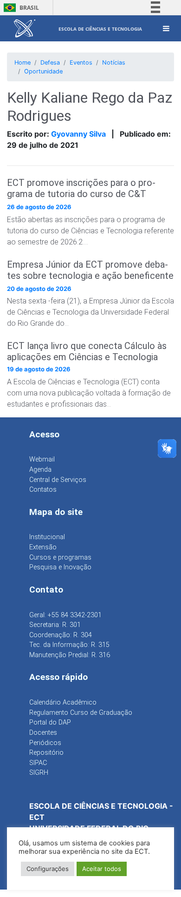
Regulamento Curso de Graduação (80, 713)
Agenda (40, 470)
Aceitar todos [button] (101, 868)
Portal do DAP (50, 722)
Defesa (50, 62)
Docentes (43, 733)
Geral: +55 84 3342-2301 (65, 615)
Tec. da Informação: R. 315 (69, 645)
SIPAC (38, 763)
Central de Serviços (57, 480)
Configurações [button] (47, 868)
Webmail (42, 459)
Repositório (46, 753)
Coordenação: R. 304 (60, 635)
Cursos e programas (60, 557)
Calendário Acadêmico (63, 702)
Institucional (47, 537)
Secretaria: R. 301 (55, 625)
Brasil (19, 8)
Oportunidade (43, 71)
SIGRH (38, 773)
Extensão (43, 547)
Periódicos (45, 743)
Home (22, 62)
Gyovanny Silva (78, 134)
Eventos (81, 62)
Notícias (113, 62)
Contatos (43, 490)
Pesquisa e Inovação (60, 567)
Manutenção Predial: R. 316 (69, 655)
